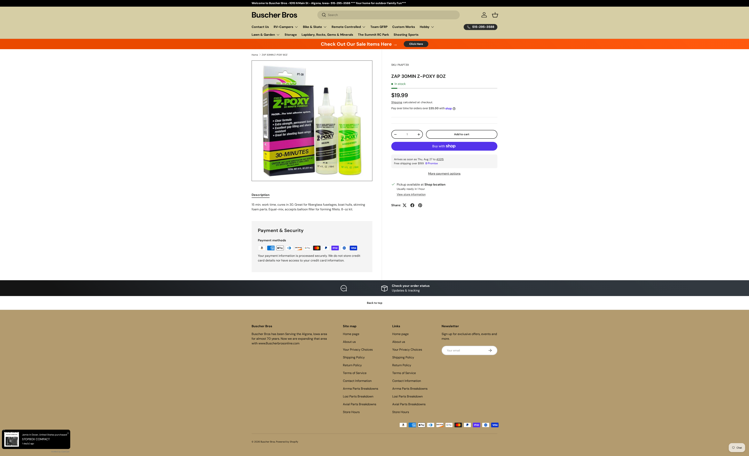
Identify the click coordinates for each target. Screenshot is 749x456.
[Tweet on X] (404, 205)
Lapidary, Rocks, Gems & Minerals (327, 35)
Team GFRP (379, 27)
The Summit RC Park (373, 35)
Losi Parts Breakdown (358, 396)
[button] (495, 15)
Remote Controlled (346, 27)
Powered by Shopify (287, 441)
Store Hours (351, 412)
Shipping (396, 102)
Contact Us (260, 27)
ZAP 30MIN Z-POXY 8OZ (275, 54)
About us (349, 342)
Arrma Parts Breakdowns (360, 389)
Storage (291, 35)
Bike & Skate (312, 27)
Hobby (425, 27)
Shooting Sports (406, 35)
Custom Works (403, 27)
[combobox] (388, 15)
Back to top (374, 303)
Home (255, 54)
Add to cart (461, 134)
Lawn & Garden (263, 35)
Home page (351, 334)
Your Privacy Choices (358, 350)
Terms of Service (355, 373)
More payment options (444, 174)
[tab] (261, 194)
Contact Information (357, 381)
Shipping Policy (354, 357)
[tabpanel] (312, 207)
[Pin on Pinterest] (420, 205)
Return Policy (352, 365)
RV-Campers (283, 27)
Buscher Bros (268, 441)
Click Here (416, 44)
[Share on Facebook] (412, 205)
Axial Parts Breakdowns (359, 404)
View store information (411, 194)
